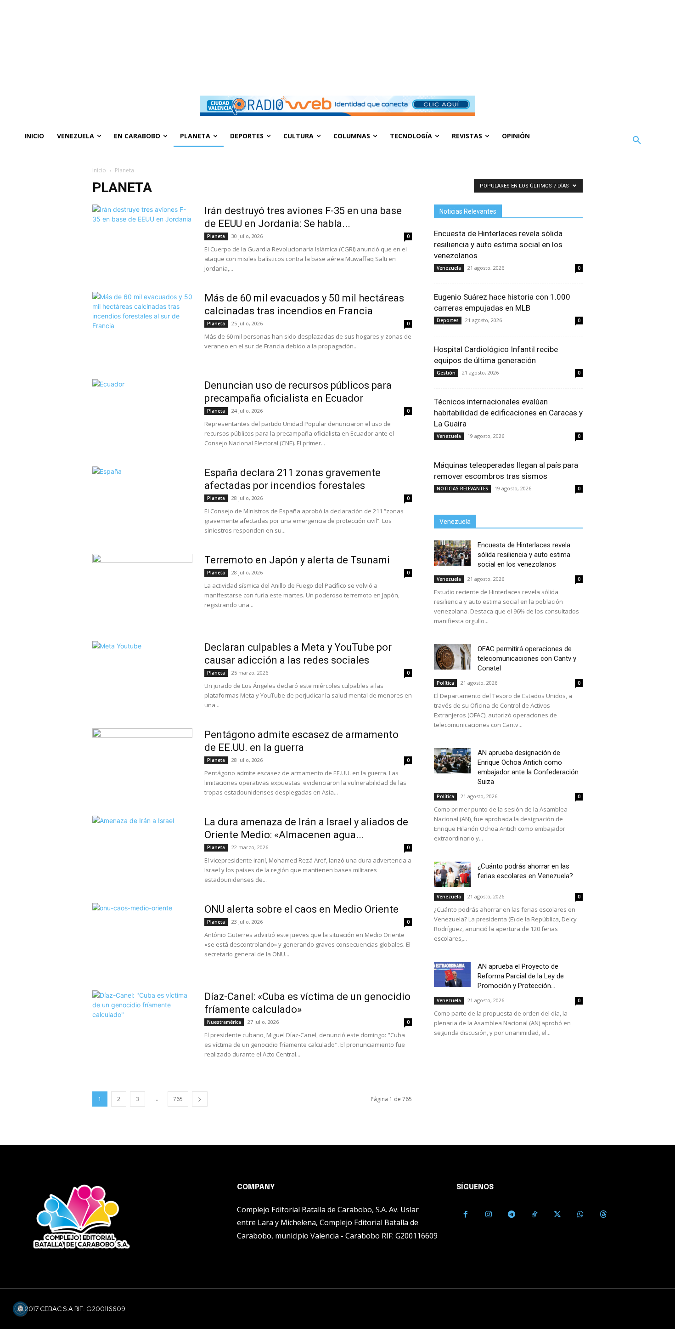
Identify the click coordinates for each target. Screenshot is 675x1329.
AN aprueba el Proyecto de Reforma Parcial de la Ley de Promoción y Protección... (521, 976)
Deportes (448, 320)
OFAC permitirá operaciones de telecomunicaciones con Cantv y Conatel (527, 658)
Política (445, 683)
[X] (557, 1214)
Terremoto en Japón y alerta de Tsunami (297, 560)
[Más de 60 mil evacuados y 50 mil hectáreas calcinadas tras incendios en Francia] (142, 326)
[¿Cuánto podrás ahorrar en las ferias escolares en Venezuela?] (452, 874)
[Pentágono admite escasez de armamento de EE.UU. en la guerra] (142, 762)
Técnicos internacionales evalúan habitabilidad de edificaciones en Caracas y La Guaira (508, 412)
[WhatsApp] (580, 1214)
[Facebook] (465, 1214)
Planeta (216, 236)
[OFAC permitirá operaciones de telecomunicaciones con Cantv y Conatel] (452, 657)
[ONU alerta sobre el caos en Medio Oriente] (142, 937)
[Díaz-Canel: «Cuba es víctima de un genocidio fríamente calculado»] (142, 1024)
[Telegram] (511, 1214)
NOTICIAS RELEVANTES (462, 488)
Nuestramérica (224, 1022)
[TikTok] (534, 1214)
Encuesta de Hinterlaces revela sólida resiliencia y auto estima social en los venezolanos (498, 244)
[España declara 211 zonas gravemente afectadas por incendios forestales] (142, 500)
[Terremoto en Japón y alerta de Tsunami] (142, 588)
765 (178, 1099)
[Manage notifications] (20, 1308)
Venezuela (449, 268)
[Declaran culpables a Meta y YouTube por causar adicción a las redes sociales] (142, 675)
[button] (637, 141)
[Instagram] (488, 1214)
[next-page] (200, 1099)
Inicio (99, 170)
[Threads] (603, 1214)
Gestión (446, 372)
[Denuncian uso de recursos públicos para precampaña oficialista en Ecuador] (142, 413)
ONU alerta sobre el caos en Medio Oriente (301, 909)
